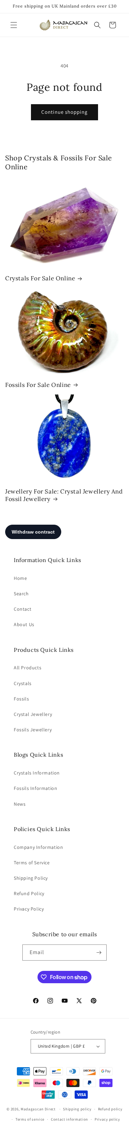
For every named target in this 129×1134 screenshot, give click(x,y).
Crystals (23, 683)
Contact (22, 609)
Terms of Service (32, 862)
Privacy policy (107, 1119)
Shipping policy (77, 1109)
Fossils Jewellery (33, 730)
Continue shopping (64, 112)
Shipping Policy (31, 878)
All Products (27, 667)
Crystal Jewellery (33, 714)
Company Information (38, 847)
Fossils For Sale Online (38, 385)
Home (20, 578)
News (19, 804)
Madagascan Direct (38, 1109)
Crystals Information (37, 773)
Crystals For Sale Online (40, 278)
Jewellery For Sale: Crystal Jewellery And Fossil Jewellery (64, 495)
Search (21, 593)
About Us (24, 624)
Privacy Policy (29, 909)
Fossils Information (35, 788)
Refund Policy (29, 893)
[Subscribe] (98, 952)
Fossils (21, 699)
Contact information (69, 1119)
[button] (13, 25)
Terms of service (29, 1119)
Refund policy (110, 1109)
